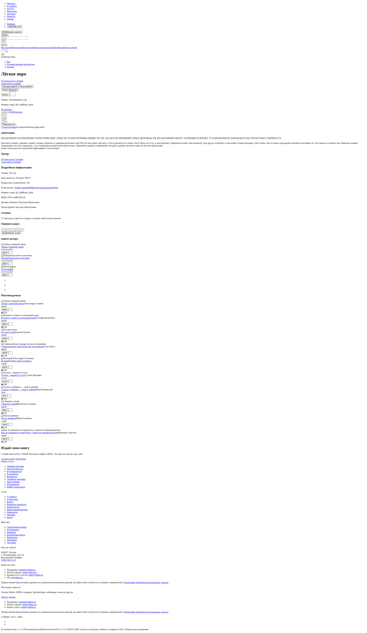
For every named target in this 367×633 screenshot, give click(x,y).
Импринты (16, 47)
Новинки (11, 532)
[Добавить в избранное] (4, 115)
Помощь (11, 24)
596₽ (4, 324)
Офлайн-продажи (15, 466)
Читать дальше (8, 597)
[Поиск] (3, 42)
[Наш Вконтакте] (8, 622)
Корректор (12, 476)
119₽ (4, 424)
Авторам (11, 14)
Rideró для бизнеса (16, 487)
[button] (183, 41)
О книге (5, 127)
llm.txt (10, 517)
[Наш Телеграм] (8, 624)
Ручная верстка (14, 471)
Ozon (40, 187)
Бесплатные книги (16, 535)
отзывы (12, 127)
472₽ (4, 381)
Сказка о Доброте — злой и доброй (18, 389)
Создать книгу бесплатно (13, 459)
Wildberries (33, 187)
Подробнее (6, 109)
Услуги (10, 8)
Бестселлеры (28, 47)
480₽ (4, 353)
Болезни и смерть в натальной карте (19, 318)
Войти (4, 35)
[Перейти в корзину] (6, 51)
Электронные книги (17, 527)
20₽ (4, 396)
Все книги (6, 47)
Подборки (59, 47)
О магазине (12, 499)
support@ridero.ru (27, 570)
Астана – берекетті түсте (13, 375)
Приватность (13, 507)
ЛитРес (54, 187)
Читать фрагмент (9, 90)
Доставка (11, 542)
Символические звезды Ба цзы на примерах (22, 346)
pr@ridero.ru (17, 577)
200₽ (4, 253)
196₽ (4, 439)
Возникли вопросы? (17, 504)
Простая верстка (15, 469)
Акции (10, 19)
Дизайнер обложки (16, 479)
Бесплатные (40, 47)
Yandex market (21, 187)
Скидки (50, 47)
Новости (11, 16)
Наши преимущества (17, 509)
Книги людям (70, 47)
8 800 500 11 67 (8, 560)
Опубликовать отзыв (11, 233)
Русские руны (8, 332)
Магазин (11, 3)
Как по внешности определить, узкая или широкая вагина (29, 432)
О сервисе (12, 6)
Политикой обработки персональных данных (146, 582)
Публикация (13, 484)
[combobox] (183, 38)
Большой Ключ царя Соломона (16, 361)
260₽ (4, 264)
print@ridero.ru (30, 572)
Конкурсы (12, 11)
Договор (11, 515)
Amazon (47, 187)
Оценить (18, 112)
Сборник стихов (9, 404)
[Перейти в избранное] (3, 51)
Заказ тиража (13, 482)
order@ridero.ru (35, 575)
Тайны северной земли (12, 247)
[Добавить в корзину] (12, 93)
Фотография (7, 269)
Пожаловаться (8, 124)
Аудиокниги (13, 529)
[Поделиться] (4, 120)
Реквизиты (12, 512)
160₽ (4, 367)
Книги (10, 502)
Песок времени (8, 418)
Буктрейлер (12, 474)
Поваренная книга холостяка (15, 258)
